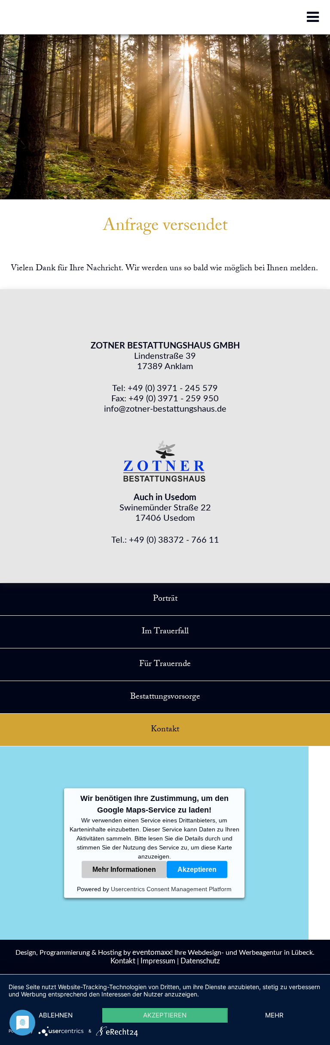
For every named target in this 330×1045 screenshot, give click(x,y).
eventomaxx (151, 952)
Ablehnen (56, 1015)
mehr (274, 1015)
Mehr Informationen (124, 869)
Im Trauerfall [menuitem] (165, 631)
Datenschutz (200, 961)
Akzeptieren (197, 869)
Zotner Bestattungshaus (165, 458)
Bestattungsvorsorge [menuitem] (165, 697)
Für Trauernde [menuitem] (165, 664)
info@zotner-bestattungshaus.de (165, 409)
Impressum (158, 961)
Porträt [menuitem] (165, 599)
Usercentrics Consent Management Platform (171, 889)
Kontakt (122, 961)
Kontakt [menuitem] (165, 729)
